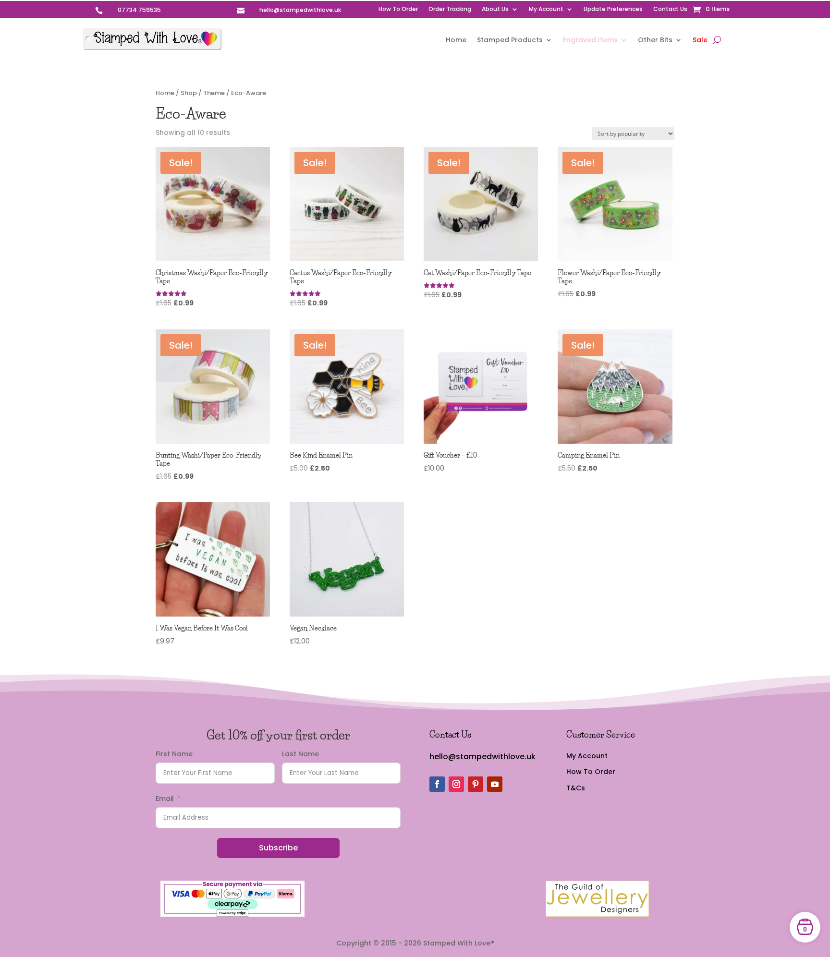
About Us (495, 9)
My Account (546, 9)
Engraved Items (590, 40)
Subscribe (278, 847)
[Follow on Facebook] (437, 784)
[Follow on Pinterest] (475, 784)
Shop (189, 92)
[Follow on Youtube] (494, 784)
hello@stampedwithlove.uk (482, 756)
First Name (174, 754)
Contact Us (670, 9)
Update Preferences (613, 9)
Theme (214, 92)
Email (165, 798)
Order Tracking (449, 9)
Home (456, 40)
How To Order (398, 9)
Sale (700, 40)
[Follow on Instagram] (456, 784)
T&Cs (575, 788)
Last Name (300, 754)
